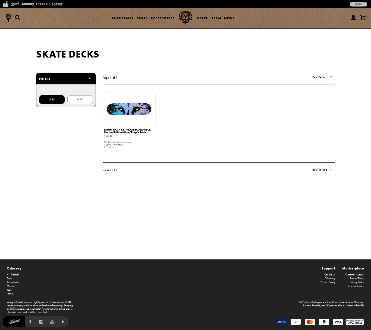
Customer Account (354, 274)
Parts (142, 18)
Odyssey (14, 268)
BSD (361, 305)
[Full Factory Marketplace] (5, 3)
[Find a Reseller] (8, 17)
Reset (80, 99)
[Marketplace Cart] (362, 17)
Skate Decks (67, 54)
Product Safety (327, 282)
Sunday (307, 305)
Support (358, 4)
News (229, 18)
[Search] (17, 17)
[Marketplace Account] (353, 17)
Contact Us (329, 274)
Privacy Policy (357, 282)
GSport (330, 305)
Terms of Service (356, 286)
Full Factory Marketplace (311, 302)
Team (216, 18)
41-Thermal (123, 18)
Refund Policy (357, 278)
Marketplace (353, 268)
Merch (202, 18)
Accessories (162, 18)
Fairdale (316, 305)
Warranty (330, 278)
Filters (65, 78)
